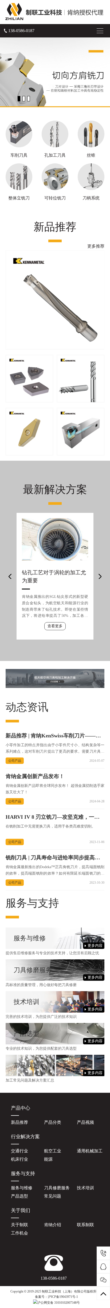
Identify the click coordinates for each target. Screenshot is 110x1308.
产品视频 (85, 1122)
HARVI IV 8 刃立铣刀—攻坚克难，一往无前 (53, 817)
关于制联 (19, 1224)
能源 (48, 1159)
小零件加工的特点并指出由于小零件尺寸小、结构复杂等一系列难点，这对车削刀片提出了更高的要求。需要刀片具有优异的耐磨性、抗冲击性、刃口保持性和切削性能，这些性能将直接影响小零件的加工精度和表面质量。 (55, 749)
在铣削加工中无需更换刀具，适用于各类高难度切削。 (50, 826)
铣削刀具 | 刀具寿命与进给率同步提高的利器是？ (53, 858)
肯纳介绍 (52, 1224)
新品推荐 (19, 1122)
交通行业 (19, 1151)
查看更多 (55, 626)
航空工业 (52, 1151)
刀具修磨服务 (57, 1188)
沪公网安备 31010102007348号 (58, 1303)
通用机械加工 (90, 1151)
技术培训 (85, 1188)
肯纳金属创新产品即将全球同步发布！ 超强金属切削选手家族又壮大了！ (55, 789)
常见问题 (52, 1196)
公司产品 (14, 761)
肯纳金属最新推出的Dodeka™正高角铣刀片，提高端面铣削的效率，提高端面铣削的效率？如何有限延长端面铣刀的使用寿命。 (55, 871)
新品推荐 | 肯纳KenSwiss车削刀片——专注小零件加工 (53, 736)
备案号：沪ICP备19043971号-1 (56, 1297)
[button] (19, 98)
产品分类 (52, 1122)
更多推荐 (95, 246)
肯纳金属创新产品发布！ (35, 776)
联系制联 (85, 1224)
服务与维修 (21, 1188)
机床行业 (19, 1159)
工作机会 (19, 1233)
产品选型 (19, 1196)
